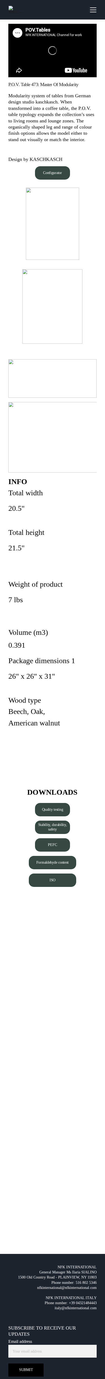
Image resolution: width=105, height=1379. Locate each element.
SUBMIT (26, 1370)
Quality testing (52, 810)
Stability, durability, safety (52, 827)
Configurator (52, 173)
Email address (20, 1341)
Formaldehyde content (52, 862)
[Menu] (93, 9)
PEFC (52, 845)
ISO (52, 880)
